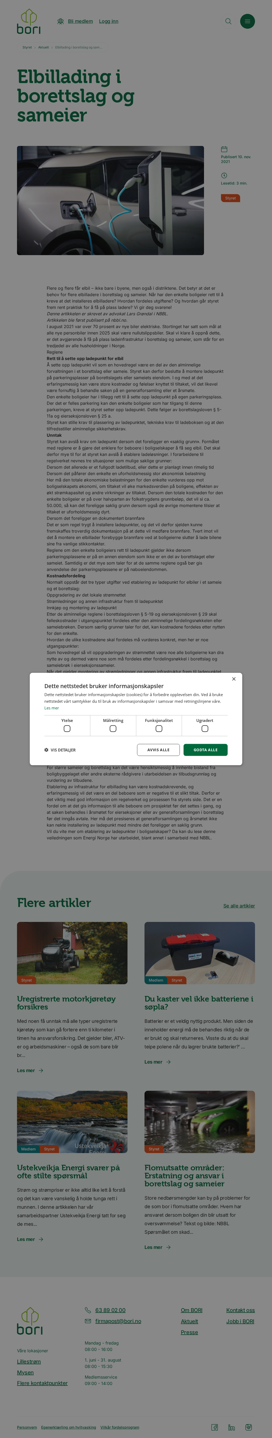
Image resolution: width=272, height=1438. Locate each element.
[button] (60, 750)
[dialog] (136, 719)
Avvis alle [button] (158, 749)
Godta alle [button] (206, 749)
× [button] (234, 679)
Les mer (51, 707)
